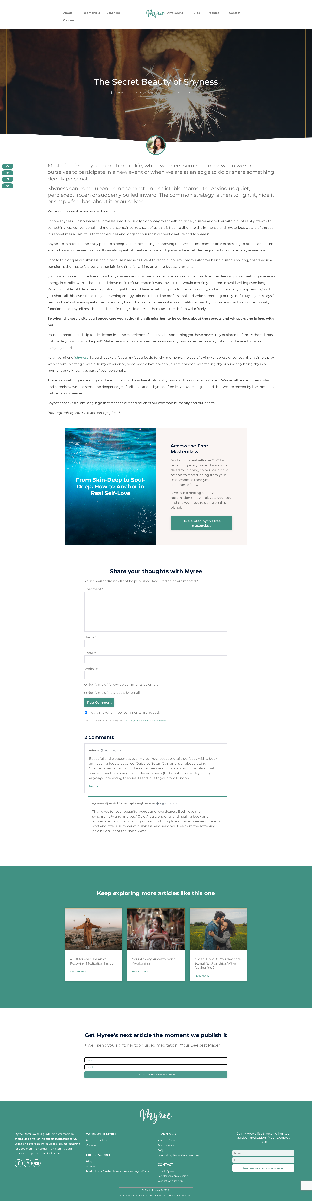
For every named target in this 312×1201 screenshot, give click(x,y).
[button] (211, 3)
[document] (156, 600)
